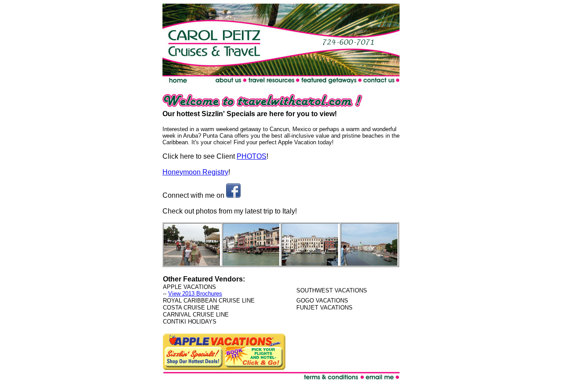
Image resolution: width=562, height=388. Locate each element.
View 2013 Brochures (195, 293)
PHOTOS (252, 156)
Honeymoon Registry (195, 172)
